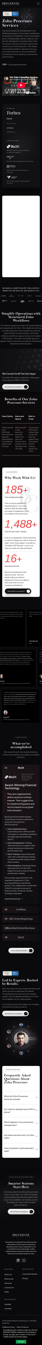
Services (8, 1283)
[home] (10, 4)
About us (8, 1274)
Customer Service (29, 1274)
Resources (8, 1279)
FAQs (6, 1292)
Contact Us (9, 1287)
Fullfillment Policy (8, 1327)
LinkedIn (7, 1304)
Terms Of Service (23, 1327)
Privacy (25, 1278)
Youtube (7, 1308)
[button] (38, 4)
